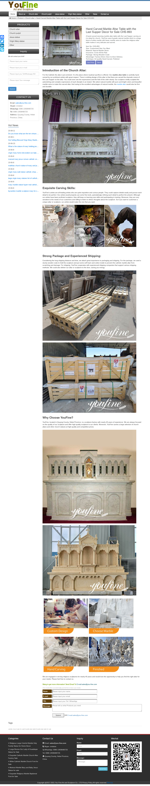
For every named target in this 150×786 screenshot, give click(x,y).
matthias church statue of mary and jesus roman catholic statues (23, 166)
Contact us (105, 14)
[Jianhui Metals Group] (23, 6)
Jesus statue (59, 14)
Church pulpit (46, 14)
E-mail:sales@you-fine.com (87, 684)
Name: (79, 743)
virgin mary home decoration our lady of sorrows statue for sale (23, 153)
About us (22, 14)
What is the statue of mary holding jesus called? (23, 146)
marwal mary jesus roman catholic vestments (23, 159)
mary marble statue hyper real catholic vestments (23, 185)
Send (99, 62)
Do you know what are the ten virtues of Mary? (23, 134)
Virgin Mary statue (75, 14)
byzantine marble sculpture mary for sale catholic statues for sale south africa (23, 191)
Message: (80, 758)
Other (87, 14)
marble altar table (30, 729)
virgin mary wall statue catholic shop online (23, 172)
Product (20, 18)
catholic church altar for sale (16, 729)
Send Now (103, 769)
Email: (55, 743)
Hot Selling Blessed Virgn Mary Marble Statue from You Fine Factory (23, 140)
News (95, 14)
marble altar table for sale (44, 729)
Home (13, 14)
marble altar (121, 84)
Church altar (33, 14)
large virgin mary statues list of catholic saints (23, 178)
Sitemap (110, 783)
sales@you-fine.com (23, 103)
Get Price (90, 62)
